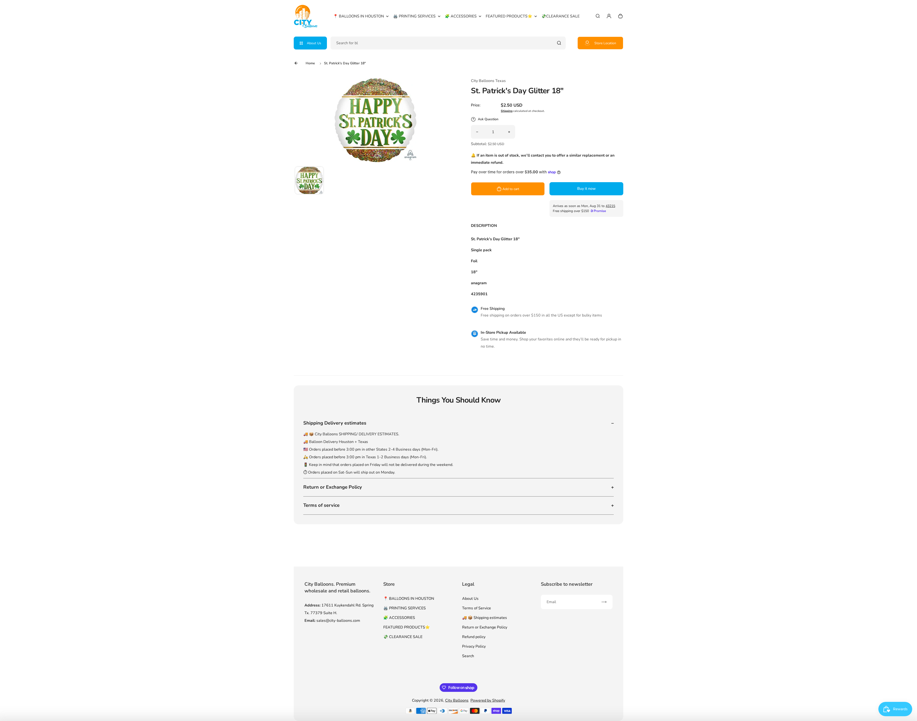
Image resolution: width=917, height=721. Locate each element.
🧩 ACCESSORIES (399, 617)
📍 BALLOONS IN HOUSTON (408, 598)
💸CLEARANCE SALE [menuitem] (560, 16)
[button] (309, 181)
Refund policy (473, 636)
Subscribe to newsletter (566, 584)
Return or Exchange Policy (484, 627)
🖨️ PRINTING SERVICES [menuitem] (414, 16)
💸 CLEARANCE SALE (402, 636)
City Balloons (457, 700)
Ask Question (488, 119)
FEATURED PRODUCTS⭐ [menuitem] (509, 16)
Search (468, 656)
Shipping (506, 111)
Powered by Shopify (487, 700)
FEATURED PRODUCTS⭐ (406, 627)
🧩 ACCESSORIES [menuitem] (461, 16)
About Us (314, 43)
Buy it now (586, 188)
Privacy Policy (474, 646)
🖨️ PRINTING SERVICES (404, 608)
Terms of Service (476, 608)
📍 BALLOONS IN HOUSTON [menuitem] (358, 16)
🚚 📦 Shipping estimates (484, 617)
